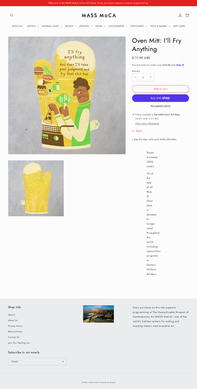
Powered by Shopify (108, 382)
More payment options (161, 105)
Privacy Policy (15, 326)
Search (11, 314)
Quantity (136, 70)
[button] (11, 15)
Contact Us (13, 337)
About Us (13, 320)
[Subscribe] (62, 361)
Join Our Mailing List (19, 343)
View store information (147, 123)
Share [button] (139, 130)
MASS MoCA (94, 382)
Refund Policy (15, 331)
